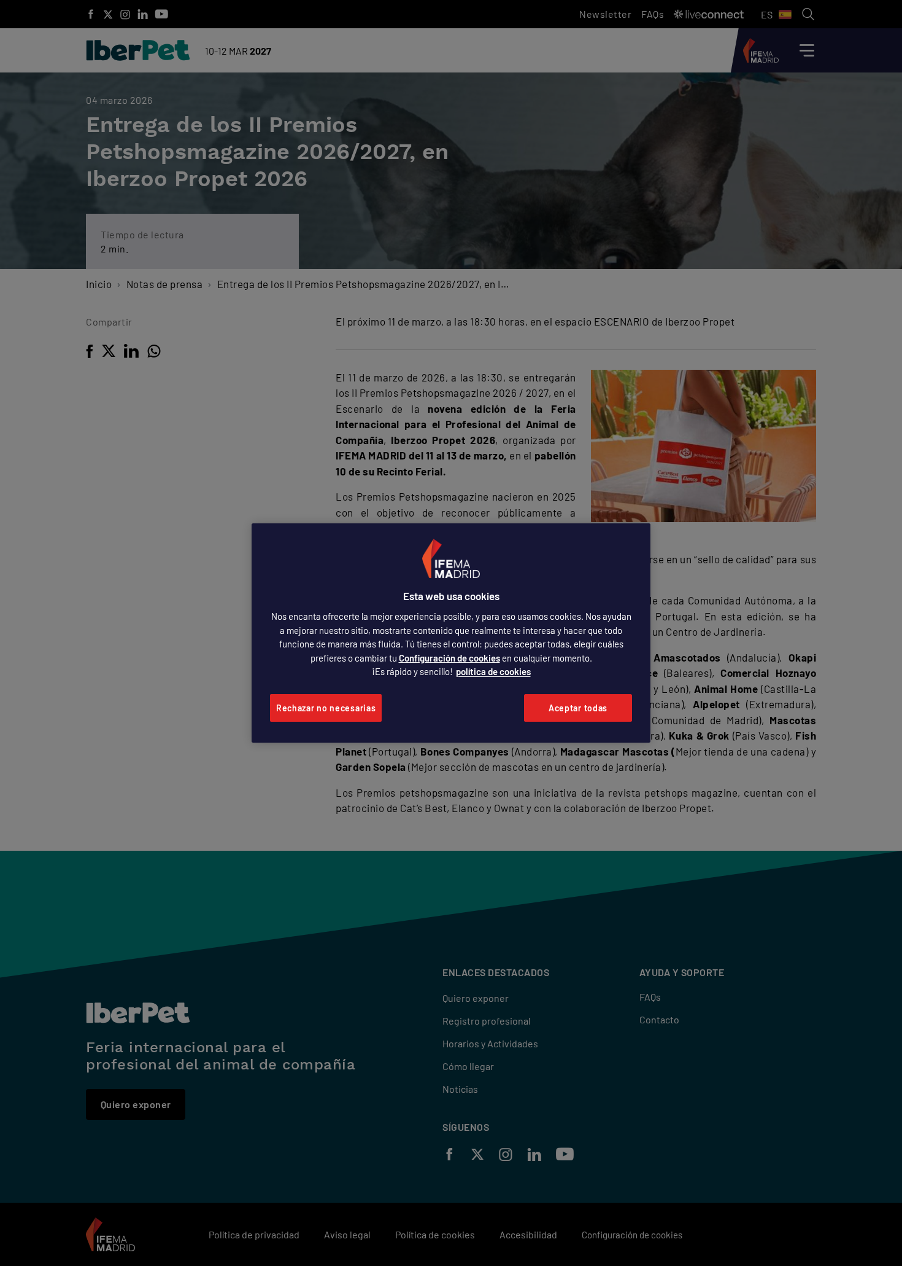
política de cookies (493, 671)
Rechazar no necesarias (326, 708)
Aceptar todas (578, 708)
